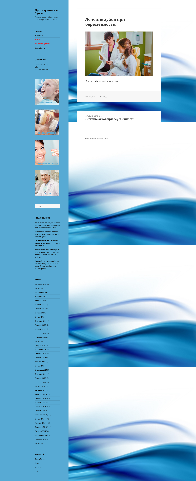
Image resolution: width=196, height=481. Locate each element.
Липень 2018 (40, 402)
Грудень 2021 (40, 345)
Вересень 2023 (41, 300)
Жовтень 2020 (40, 374)
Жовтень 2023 (40, 296)
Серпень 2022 (40, 325)
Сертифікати (40, 48)
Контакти (39, 35)
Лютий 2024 (40, 288)
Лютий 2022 (40, 341)
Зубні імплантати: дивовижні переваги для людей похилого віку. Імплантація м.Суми (47, 225)
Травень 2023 (40, 309)
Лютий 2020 (40, 386)
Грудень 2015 (40, 431)
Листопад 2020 (41, 370)
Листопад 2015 (41, 435)
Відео (37, 463)
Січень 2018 (40, 419)
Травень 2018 (40, 411)
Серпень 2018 (40, 398)
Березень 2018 (41, 415)
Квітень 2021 (40, 362)
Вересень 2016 (41, 427)
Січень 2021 (40, 366)
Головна (38, 31)
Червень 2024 (40, 284)
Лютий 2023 (40, 313)
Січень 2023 (40, 317)
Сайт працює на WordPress (96, 138)
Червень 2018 (40, 407)
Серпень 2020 (40, 378)
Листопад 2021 (41, 349)
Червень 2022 (40, 333)
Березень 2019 (41, 394)
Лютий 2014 (40, 443)
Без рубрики (40, 459)
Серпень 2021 (40, 354)
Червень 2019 (40, 390)
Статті (37, 471)
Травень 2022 (40, 337)
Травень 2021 (40, 358)
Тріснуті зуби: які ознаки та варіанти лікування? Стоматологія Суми (47, 243)
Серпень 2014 (40, 439)
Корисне (38, 467)
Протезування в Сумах (46, 11)
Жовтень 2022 (40, 321)
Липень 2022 (40, 329)
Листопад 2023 (41, 292)
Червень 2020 (40, 382)
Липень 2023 (40, 305)
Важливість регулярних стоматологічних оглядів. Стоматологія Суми (47, 234)
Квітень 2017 (40, 423)
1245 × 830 (103, 97)
